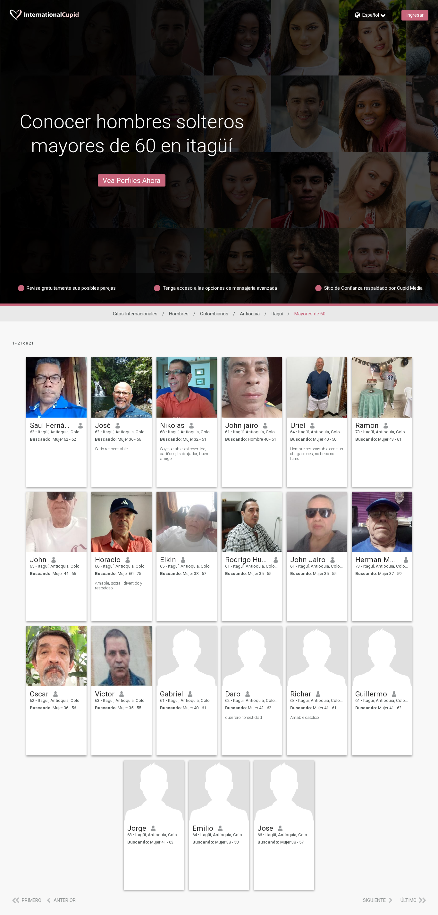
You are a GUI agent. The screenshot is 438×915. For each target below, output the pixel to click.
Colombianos (214, 314)
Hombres (179, 314)
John (38, 559)
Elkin (168, 559)
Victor (104, 694)
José (103, 425)
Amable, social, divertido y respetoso (118, 585)
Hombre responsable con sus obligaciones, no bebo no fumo (316, 453)
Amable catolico (304, 717)
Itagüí (277, 314)
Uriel (297, 425)
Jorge (136, 828)
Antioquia (250, 314)
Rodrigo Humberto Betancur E (247, 559)
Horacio (108, 559)
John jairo (241, 425)
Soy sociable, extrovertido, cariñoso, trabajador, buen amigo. (184, 453)
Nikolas (172, 425)
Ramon (367, 425)
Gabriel (171, 694)
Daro (232, 694)
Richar (300, 694)
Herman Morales (377, 559)
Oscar (39, 694)
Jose (265, 828)
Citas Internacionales (135, 314)
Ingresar (415, 15)
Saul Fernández (52, 425)
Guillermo (371, 694)
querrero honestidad (243, 717)
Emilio (202, 828)
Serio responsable (111, 448)
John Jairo (307, 559)
